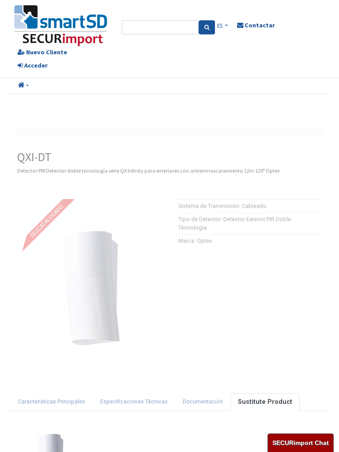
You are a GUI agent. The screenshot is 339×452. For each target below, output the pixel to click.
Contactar (259, 25)
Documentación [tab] (203, 401)
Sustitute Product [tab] (265, 402)
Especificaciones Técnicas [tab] (134, 401)
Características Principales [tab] (51, 401)
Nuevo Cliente (46, 52)
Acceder (35, 65)
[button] (23, 85)
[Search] (207, 27)
